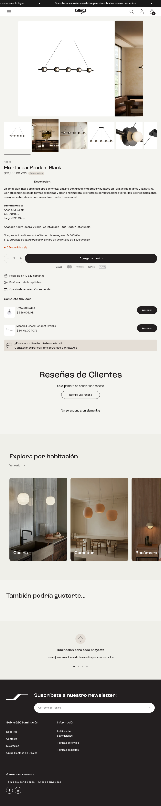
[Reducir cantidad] (7, 258)
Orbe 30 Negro (25, 307)
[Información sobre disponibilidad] (25, 247)
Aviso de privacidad (49, 782)
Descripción (42, 181)
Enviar (149, 707)
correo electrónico (49, 347)
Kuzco (7, 161)
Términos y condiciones (20, 782)
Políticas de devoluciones (65, 733)
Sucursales (12, 745)
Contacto (11, 738)
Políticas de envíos (68, 742)
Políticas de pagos (68, 749)
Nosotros (11, 731)
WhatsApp (70, 347)
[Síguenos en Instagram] (18, 790)
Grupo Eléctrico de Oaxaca (21, 752)
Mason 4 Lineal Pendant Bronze (36, 325)
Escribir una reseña (80, 394)
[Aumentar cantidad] (20, 258)
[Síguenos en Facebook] (9, 790)
